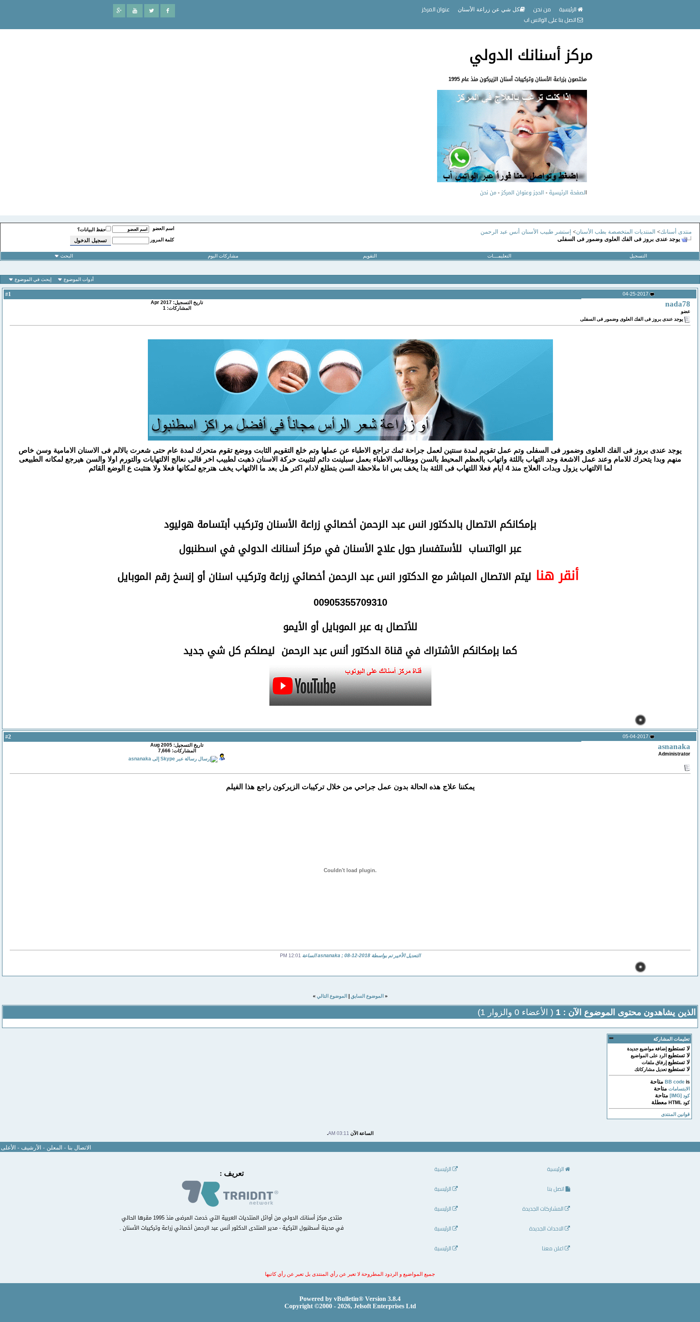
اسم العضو (163, 228)
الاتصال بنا (79, 1148)
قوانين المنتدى (675, 1114)
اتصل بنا (556, 1189)
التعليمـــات (499, 256)
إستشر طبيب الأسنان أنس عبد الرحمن (525, 232)
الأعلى (8, 1148)
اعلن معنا (553, 1248)
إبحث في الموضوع (33, 279)
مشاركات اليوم (223, 256)
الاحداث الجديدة (547, 1229)
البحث (66, 256)
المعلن (54, 1148)
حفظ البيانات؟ (91, 229)
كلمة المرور (162, 240)
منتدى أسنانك (676, 232)
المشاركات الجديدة (543, 1209)
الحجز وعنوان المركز (522, 192)
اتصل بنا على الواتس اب (550, 20)
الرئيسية (568, 9)
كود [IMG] (680, 1095)
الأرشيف (31, 1148)
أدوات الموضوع (79, 279)
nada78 (677, 304)
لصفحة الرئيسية (567, 192)
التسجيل (638, 256)
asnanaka (674, 746)
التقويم (370, 256)
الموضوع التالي (332, 996)
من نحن (488, 192)
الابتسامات (679, 1089)
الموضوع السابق (367, 996)
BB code (675, 1082)
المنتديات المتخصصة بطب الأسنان (615, 232)
